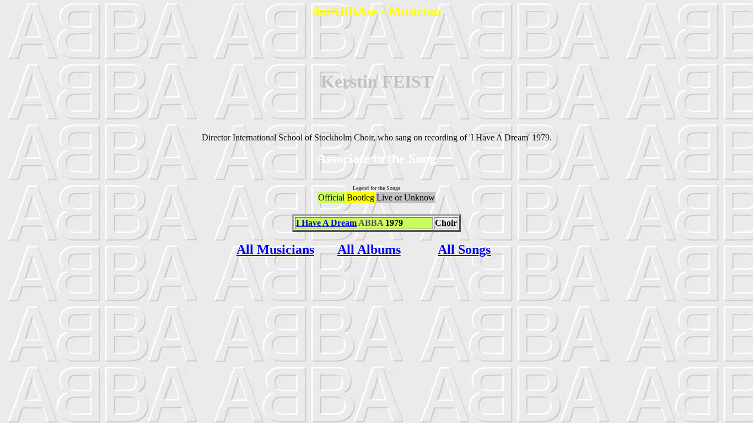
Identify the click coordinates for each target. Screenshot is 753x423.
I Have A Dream (326, 222)
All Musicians (275, 249)
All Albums (369, 249)
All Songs (464, 249)
